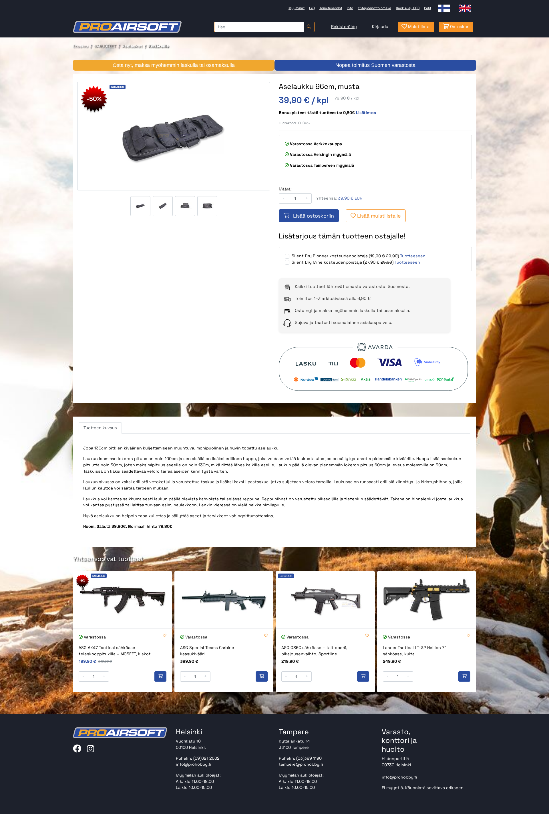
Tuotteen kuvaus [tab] (100, 427)
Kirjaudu (380, 26)
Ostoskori (459, 26)
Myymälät (297, 8)
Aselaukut (132, 46)
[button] (461, 559)
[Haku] (309, 27)
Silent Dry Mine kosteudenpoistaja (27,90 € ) (342, 262)
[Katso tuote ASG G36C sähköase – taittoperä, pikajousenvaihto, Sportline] (325, 599)
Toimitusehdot (330, 8)
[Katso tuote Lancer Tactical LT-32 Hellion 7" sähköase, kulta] (427, 599)
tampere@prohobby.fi (301, 764)
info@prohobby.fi (193, 764)
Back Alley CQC (407, 8)
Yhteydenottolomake (374, 8)
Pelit (427, 8)
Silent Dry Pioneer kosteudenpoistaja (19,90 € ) (345, 255)
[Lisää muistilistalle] (164, 636)
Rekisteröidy (344, 26)
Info (350, 8)
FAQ (312, 8)
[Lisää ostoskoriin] (160, 676)
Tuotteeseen (412, 255)
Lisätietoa (366, 112)
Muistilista (418, 26)
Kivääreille (158, 46)
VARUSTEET (105, 46)
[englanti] (465, 8)
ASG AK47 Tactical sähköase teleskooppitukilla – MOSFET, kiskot (115, 650)
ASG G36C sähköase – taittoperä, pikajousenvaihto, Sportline (314, 650)
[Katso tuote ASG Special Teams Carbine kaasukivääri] (224, 599)
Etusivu (80, 46)
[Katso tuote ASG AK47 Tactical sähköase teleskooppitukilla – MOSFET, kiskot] (122, 599)
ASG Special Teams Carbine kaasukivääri (207, 650)
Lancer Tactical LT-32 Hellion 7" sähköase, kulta (414, 650)
